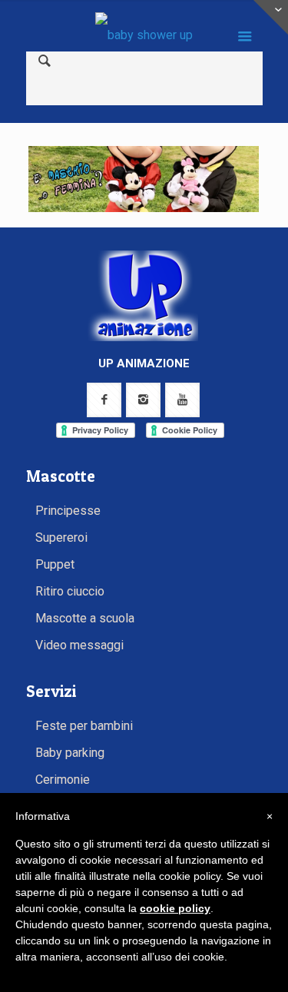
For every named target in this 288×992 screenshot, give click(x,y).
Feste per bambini (84, 725)
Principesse (68, 510)
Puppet (54, 564)
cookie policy (175, 908)
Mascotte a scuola (84, 618)
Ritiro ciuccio (69, 591)
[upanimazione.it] (144, 35)
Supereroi (61, 537)
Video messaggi (79, 645)
